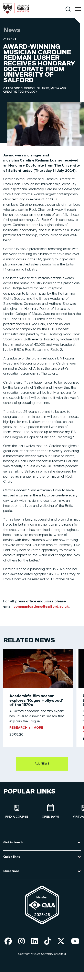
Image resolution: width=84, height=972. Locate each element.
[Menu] (78, 9)
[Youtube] (75, 941)
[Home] (16, 12)
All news (42, 763)
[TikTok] (47, 941)
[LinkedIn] (34, 941)
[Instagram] (21, 941)
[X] (61, 941)
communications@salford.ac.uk (41, 606)
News (11, 30)
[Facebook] (8, 941)
